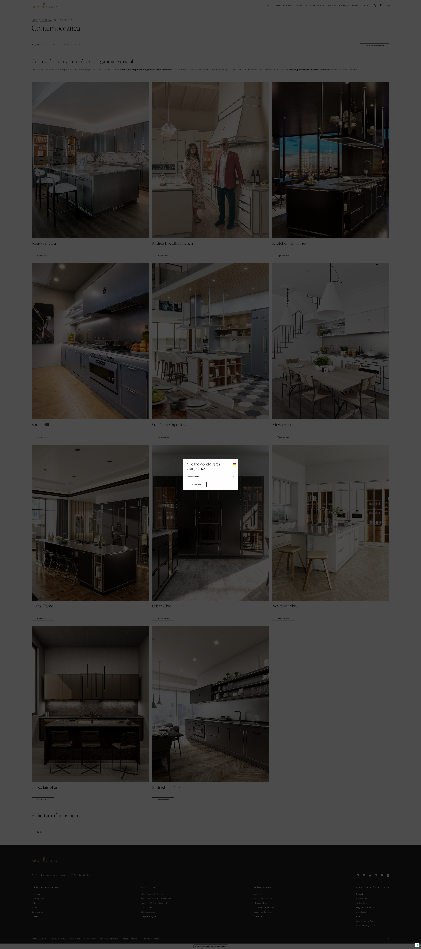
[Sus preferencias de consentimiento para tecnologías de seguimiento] (417, 945)
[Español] (234, 464)
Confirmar (196, 484)
